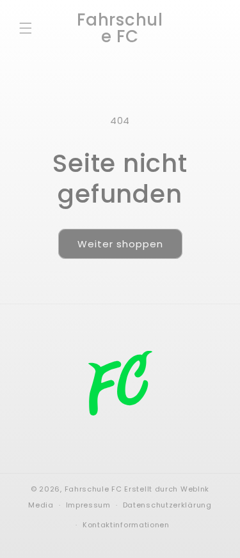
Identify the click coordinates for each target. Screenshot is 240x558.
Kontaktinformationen (126, 525)
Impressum (88, 505)
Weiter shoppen (120, 244)
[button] (26, 28)
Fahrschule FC (93, 489)
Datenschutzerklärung (167, 505)
